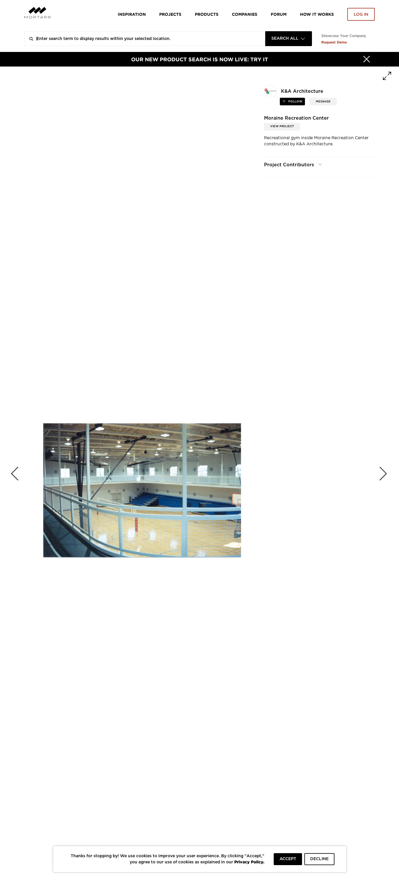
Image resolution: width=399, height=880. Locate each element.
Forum (279, 14)
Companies (244, 14)
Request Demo (334, 42)
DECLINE (319, 859)
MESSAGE (323, 101)
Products (206, 14)
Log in (361, 15)
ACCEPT (288, 859)
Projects (170, 14)
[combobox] (288, 38)
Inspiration (132, 14)
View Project (282, 126)
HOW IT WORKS (317, 14)
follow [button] (294, 101)
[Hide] (366, 59)
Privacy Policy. (249, 862)
